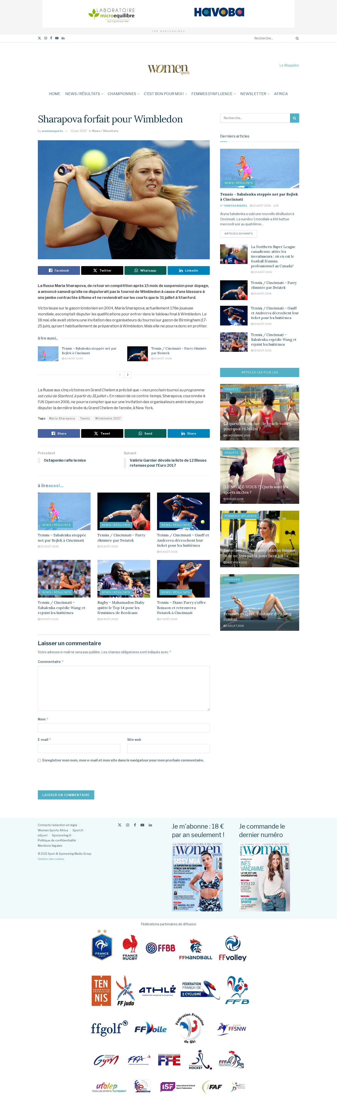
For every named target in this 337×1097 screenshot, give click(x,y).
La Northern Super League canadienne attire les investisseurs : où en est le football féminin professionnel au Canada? (273, 256)
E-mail (44, 739)
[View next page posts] (127, 375)
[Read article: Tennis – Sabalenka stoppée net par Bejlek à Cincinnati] (48, 353)
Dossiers (232, 579)
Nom (43, 719)
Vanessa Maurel (235, 205)
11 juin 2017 (79, 131)
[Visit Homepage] (168, 65)
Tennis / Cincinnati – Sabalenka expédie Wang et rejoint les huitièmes (61, 607)
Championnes (122, 94)
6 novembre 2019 (238, 435)
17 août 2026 (168, 619)
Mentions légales (50, 845)
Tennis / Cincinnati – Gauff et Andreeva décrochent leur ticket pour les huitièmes (183, 540)
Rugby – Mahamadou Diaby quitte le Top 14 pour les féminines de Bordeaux (120, 607)
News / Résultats (82, 94)
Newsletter (253, 94)
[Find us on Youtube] (56, 38)
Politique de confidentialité (57, 840)
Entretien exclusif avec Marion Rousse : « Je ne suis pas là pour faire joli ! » (259, 553)
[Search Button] (296, 38)
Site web (134, 739)
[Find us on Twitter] (39, 38)
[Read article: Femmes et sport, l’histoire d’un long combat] (259, 602)
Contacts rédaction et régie (57, 825)
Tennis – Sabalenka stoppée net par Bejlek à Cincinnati (89, 350)
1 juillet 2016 (235, 625)
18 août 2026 (108, 619)
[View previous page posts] (119, 375)
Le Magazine (289, 65)
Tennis (85, 418)
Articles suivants (240, 233)
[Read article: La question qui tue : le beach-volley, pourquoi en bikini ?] (259, 412)
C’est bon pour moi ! (164, 94)
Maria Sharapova (62, 418)
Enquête (231, 389)
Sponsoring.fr (62, 835)
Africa (281, 94)
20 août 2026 (73, 358)
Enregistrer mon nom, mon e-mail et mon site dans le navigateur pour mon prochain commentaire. (123, 760)
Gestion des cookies (51, 859)
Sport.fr (78, 830)
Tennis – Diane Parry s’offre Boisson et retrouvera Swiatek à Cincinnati (181, 607)
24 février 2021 (236, 562)
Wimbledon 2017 (108, 418)
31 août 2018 (234, 499)
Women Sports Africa (53, 830)
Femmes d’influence (211, 94)
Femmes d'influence (241, 516)
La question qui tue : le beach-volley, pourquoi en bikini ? (258, 426)
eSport (42, 835)
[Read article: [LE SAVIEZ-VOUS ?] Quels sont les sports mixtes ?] (259, 475)
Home (54, 94)
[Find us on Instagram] (45, 38)
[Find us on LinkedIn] (63, 38)
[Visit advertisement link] (168, 14)
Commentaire (51, 661)
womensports (52, 131)
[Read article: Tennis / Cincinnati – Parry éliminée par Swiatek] (137, 353)
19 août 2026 (162, 358)
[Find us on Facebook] (51, 38)
